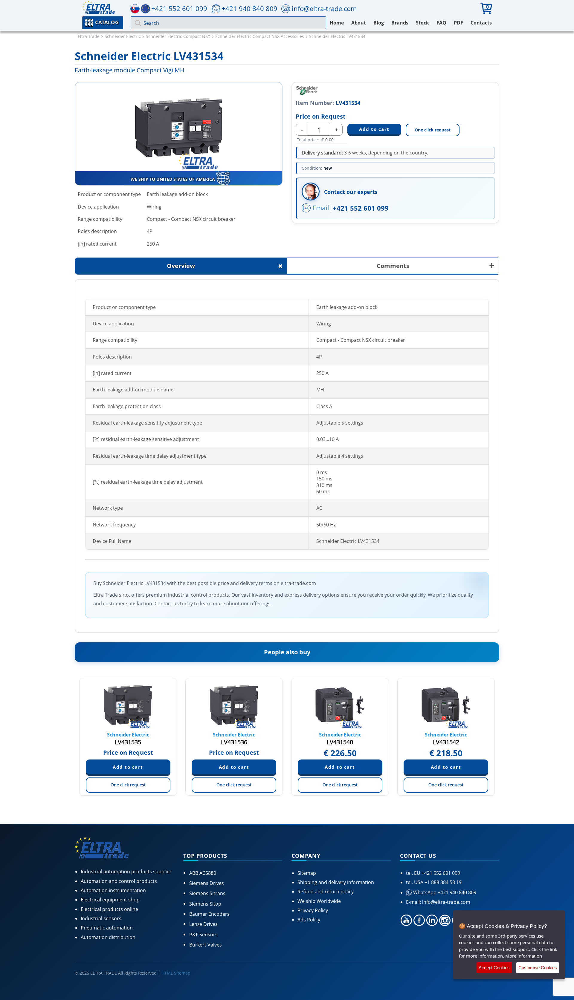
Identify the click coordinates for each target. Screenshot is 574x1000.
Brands (399, 22)
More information (523, 956)
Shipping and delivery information (335, 882)
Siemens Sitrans (207, 893)
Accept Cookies (494, 967)
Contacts (481, 22)
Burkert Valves (205, 944)
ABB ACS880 (202, 873)
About (358, 22)
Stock (422, 22)
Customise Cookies (537, 967)
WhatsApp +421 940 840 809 (444, 892)
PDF (458, 22)
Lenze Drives (203, 924)
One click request (433, 130)
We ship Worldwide (319, 901)
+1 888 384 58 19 (442, 882)
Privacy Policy (312, 910)
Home (337, 22)
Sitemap (306, 873)
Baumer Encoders (209, 914)
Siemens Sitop (205, 904)
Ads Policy (308, 919)
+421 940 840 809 (249, 8)
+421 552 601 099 (361, 207)
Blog (378, 22)
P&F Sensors (203, 934)
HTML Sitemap (175, 973)
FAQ (441, 22)
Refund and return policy (325, 891)
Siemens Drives (206, 883)
